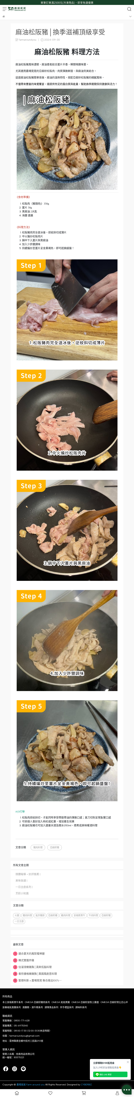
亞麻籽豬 (54, 847)
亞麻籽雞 (52, 915)
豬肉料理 (37, 847)
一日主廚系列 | (24, 887)
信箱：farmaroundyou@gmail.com (21, 1035)
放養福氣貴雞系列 (11, 1007)
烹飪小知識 (22, 893)
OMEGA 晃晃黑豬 (60, 1002)
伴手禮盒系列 (67, 1007)
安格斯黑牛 (79, 915)
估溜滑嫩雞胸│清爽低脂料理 (33, 967)
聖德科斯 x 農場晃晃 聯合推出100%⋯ (38, 980)
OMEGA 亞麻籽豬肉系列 (37, 1002)
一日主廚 (19, 921)
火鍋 (17, 915)
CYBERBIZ (86, 1084)
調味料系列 (81, 1007)
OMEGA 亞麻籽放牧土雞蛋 (85, 1002)
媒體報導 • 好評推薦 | (28, 874)
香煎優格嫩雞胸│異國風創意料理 (35, 973)
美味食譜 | (21, 880)
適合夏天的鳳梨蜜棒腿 (30, 953)
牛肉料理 (93, 915)
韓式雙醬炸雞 (24, 960)
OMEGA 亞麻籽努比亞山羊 (114, 1002)
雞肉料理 (65, 915)
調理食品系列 (51, 1007)
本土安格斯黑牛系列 (12, 1002)
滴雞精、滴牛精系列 (32, 1007)
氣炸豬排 (40, 915)
